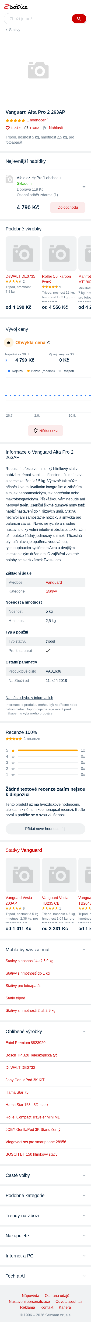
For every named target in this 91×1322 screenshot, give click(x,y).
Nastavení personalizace (29, 1302)
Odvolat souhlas (69, 1302)
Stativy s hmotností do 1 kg (28, 973)
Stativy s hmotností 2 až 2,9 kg (31, 1010)
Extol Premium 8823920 (26, 1043)
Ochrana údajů (57, 1296)
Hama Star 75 (17, 1092)
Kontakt (47, 1307)
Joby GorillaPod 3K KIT (25, 1080)
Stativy (14, 30)
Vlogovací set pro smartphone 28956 (36, 1142)
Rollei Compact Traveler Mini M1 (33, 1117)
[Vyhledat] (79, 18)
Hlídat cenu (48, 431)
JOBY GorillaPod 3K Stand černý (33, 1130)
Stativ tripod (15, 998)
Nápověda (30, 1296)
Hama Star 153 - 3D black (27, 1105)
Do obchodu (68, 207)
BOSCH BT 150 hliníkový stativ (31, 1154)
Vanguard (54, 582)
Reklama (27, 1307)
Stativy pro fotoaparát (23, 986)
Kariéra (65, 1307)
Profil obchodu (49, 178)
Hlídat (34, 128)
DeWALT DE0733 (20, 1068)
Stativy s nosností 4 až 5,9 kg (29, 961)
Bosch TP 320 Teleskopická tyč (31, 1055)
